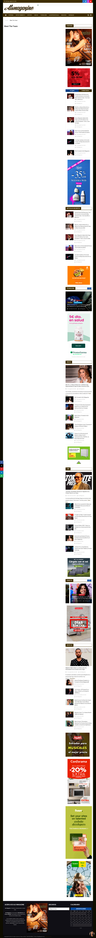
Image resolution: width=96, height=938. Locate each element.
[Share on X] (1, 465)
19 (77, 920)
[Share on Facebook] (1, 462)
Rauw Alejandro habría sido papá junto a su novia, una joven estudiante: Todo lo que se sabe (82, 121)
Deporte (29, 15)
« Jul (80, 928)
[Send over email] (1, 475)
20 (80, 920)
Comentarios (85, 90)
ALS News (70, 300)
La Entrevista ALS (54, 15)
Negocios (63, 15)
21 (83, 920)
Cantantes (77, 594)
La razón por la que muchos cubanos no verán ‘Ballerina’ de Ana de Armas (83, 548)
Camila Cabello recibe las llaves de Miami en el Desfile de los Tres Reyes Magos (78, 597)
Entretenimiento (20, 15)
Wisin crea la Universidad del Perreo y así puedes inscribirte (82, 131)
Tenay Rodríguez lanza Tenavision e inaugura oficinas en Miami (83, 425)
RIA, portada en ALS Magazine (82, 151)
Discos (36, 15)
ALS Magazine (79, 103)
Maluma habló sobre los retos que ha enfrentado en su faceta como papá (76, 668)
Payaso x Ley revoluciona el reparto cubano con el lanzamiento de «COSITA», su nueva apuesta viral (81, 436)
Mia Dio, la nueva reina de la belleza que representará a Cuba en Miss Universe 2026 (82, 109)
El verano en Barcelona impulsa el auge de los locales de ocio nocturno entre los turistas (82, 406)
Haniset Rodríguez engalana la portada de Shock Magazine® (81, 681)
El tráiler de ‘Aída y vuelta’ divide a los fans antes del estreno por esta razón (83, 516)
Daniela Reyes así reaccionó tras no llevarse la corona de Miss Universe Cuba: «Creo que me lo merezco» (82, 97)
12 (77, 918)
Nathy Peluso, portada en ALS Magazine (81, 416)
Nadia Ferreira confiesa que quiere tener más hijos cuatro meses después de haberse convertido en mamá (82, 703)
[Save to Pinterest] (1, 469)
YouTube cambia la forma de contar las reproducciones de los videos (82, 141)
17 (71, 920)
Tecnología (43, 15)
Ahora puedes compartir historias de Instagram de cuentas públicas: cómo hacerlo (77, 304)
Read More (72, 678)
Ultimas (72, 90)
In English (71, 15)
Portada (11, 15)
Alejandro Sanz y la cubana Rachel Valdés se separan (82, 713)
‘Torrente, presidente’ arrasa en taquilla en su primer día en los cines (77, 492)
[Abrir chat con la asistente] (92, 934)
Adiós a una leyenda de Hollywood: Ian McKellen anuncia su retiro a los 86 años (82, 506)
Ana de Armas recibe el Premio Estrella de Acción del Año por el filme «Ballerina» (82, 538)
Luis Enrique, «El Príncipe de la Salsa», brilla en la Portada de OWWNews (81, 691)
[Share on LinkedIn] (1, 472)
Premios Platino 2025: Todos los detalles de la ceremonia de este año (82, 527)
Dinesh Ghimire (48, 936)
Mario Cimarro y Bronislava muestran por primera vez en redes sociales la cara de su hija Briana (83, 723)
